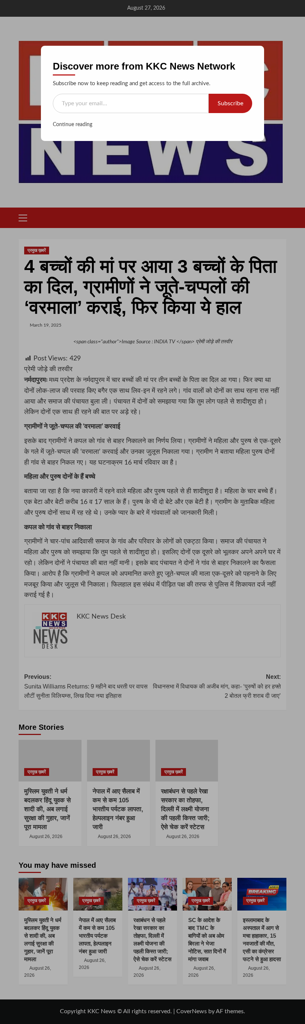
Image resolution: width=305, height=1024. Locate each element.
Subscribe (230, 103)
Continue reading (72, 124)
